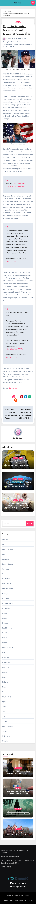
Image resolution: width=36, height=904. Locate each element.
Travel (4, 721)
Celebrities (6, 579)
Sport (4, 702)
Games (4, 638)
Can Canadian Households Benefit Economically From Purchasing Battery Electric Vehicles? (18, 484)
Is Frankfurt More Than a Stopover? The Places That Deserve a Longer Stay (18, 834)
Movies (4, 672)
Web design (6, 736)
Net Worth (6, 682)
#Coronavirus (7, 44)
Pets (4, 692)
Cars (15, 479)
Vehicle (4, 731)
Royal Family (6, 697)
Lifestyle (5, 657)
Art (3, 544)
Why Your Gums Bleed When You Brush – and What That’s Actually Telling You (18, 794)
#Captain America (10, 42)
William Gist (11, 508)
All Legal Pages (12, 895)
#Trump (5, 46)
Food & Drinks (7, 628)
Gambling (5, 633)
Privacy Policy (24, 895)
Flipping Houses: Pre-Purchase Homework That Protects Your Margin (18, 773)
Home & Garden (7, 648)
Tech (21, 458)
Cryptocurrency (8, 589)
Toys (4, 716)
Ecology (5, 593)
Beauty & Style (7, 549)
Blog (4, 554)
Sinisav (10, 39)
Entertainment (7, 603)
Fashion (5, 618)
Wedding (5, 741)
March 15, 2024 (11, 261)
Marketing (5, 667)
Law (3, 652)
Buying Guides (7, 564)
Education (6, 598)
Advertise (22, 900)
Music (4, 677)
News (18, 22)
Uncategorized (7, 726)
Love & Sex (6, 662)
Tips (20, 500)
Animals (5, 539)
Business (5, 559)
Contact (30, 900)
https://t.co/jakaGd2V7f (14, 349)
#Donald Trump (18, 44)
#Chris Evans (21, 42)
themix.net (13, 388)
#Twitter (11, 46)
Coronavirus (6, 584)
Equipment (6, 608)
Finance (5, 623)
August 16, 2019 (11, 357)
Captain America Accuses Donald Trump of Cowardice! (17, 30)
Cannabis (5, 569)
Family (4, 613)
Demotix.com (18, 883)
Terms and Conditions (10, 900)
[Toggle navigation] (2, 3)
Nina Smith (10, 465)
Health (4, 643)
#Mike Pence (27, 44)
